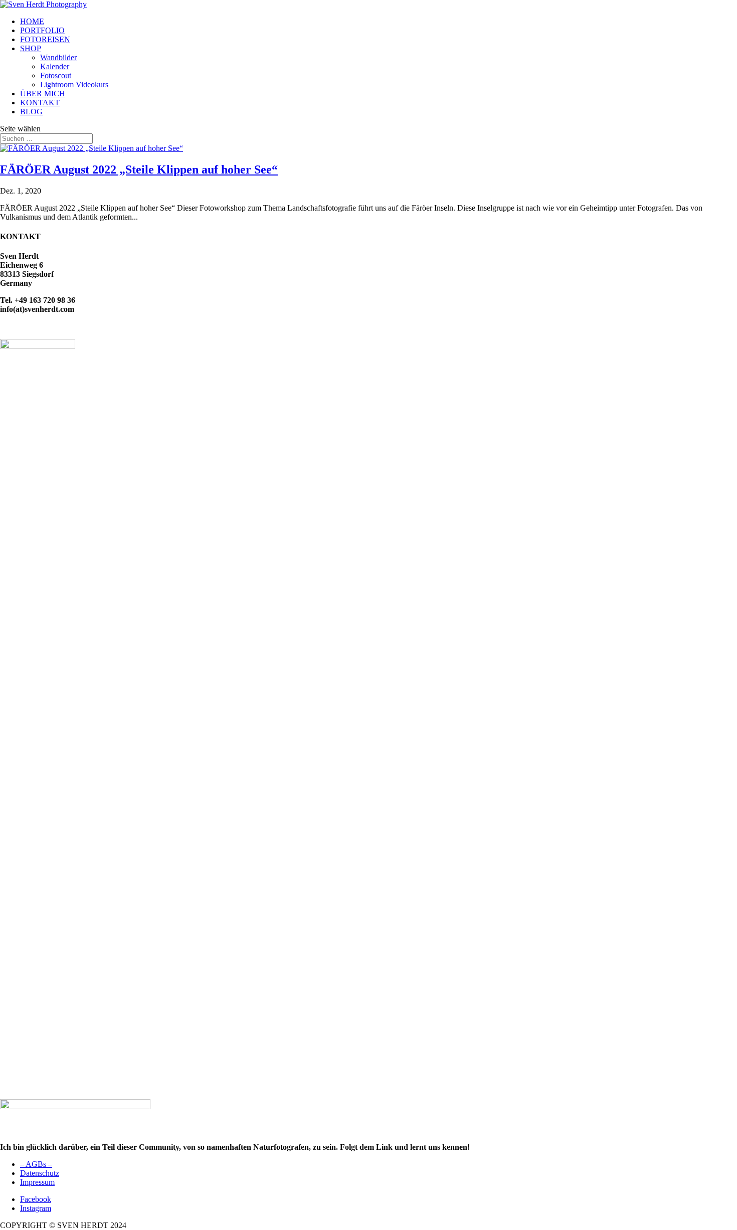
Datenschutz (39, 1173)
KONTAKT (40, 102)
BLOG (31, 111)
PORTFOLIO (42, 30)
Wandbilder (58, 57)
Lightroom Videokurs (74, 84)
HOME (32, 21)
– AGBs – (36, 1164)
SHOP (30, 48)
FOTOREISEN (45, 39)
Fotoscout (55, 75)
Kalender (54, 66)
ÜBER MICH (42, 93)
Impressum (37, 1182)
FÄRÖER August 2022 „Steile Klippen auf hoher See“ (139, 169)
